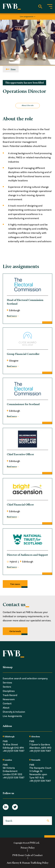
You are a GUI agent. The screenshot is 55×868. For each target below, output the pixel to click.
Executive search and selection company (25, 678)
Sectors (7, 686)
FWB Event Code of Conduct (27, 855)
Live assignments (26, 16)
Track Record (10, 695)
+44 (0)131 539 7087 (13, 750)
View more (15, 584)
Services (7, 682)
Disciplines (9, 691)
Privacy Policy (28, 847)
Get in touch (15, 631)
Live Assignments (12, 716)
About (6, 707)
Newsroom (9, 699)
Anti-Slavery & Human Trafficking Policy (27, 862)
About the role (27, 105)
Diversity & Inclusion (14, 711)
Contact (7, 703)
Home (13, 69)
